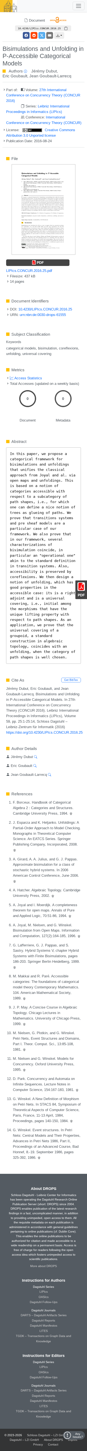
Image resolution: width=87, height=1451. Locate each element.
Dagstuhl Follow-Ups (43, 1302)
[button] (59, 35)
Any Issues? (78, 1435)
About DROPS (53, 1439)
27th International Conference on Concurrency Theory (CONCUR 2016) (43, 95)
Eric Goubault (15, 76)
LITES (43, 1331)
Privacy (38, 1444)
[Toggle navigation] (78, 6)
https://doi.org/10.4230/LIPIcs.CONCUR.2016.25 (44, 732)
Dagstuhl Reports (43, 1320)
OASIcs (44, 1297)
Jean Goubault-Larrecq (50, 76)
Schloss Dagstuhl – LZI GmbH (47, 1435)
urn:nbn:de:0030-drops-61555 (43, 315)
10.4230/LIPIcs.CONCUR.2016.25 (45, 309)
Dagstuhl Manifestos (43, 1325)
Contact (53, 1444)
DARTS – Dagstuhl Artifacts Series (44, 1315)
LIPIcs (43, 1291)
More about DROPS (43, 1266)
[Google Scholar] (71, 813)
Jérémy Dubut (44, 71)
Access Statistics (28, 378)
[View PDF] (43, 209)
